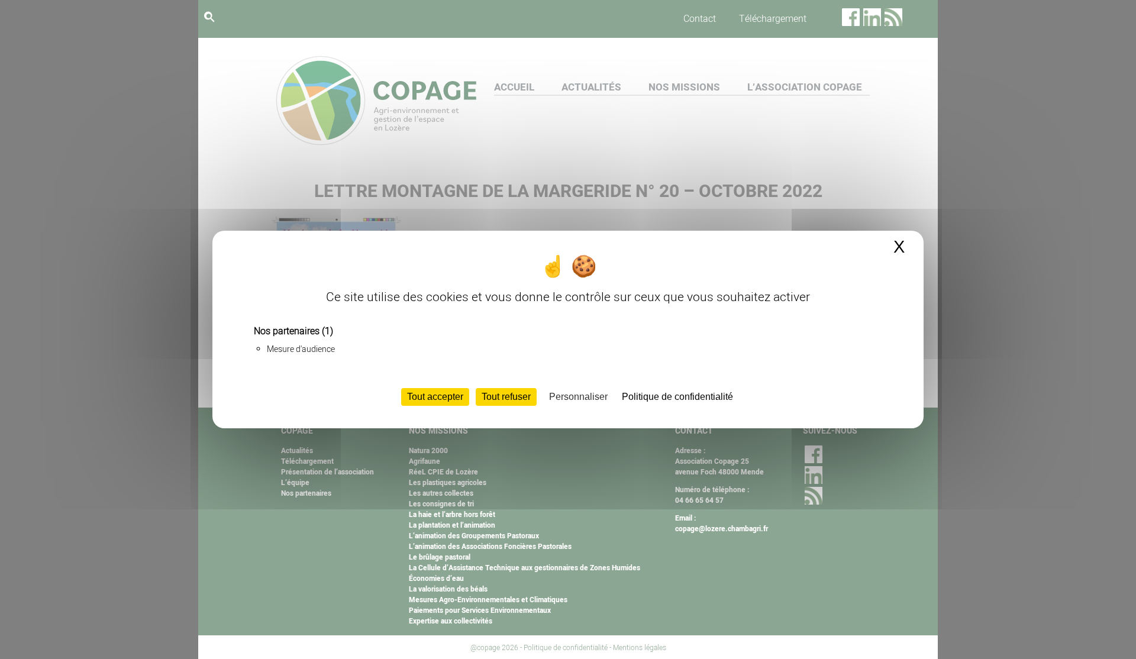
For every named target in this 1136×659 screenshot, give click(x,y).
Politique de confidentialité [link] (677, 397)
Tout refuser (506, 397)
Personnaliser (578, 397)
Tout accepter (435, 397)
